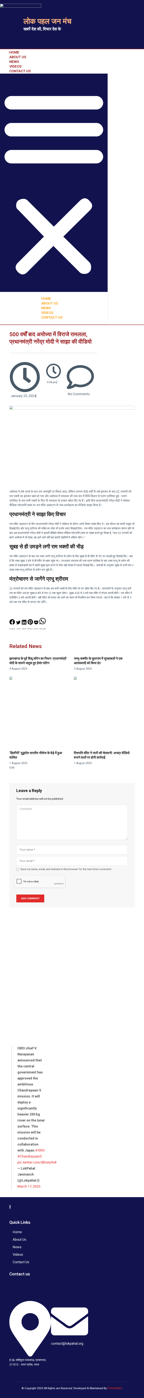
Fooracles (114, 1388)
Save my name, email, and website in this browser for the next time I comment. (66, 869)
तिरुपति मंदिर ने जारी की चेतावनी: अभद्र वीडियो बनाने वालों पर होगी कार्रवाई (102, 755)
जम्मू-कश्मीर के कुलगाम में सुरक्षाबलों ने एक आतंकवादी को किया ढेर (98, 661)
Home (14, 52)
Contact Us (20, 71)
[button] (54, 183)
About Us (17, 57)
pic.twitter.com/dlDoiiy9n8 (36, 1162)
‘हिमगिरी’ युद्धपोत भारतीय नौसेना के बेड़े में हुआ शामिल (35, 755)
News (14, 62)
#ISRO (40, 1150)
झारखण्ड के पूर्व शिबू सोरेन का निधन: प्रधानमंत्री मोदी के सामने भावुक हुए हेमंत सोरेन (37, 661)
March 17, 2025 (28, 1186)
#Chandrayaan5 (29, 1156)
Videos (15, 66)
